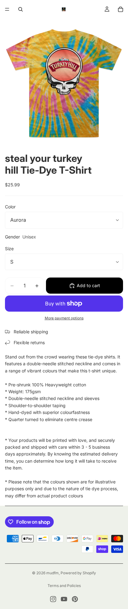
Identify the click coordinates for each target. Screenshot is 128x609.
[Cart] (120, 9)
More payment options (64, 318)
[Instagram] (53, 599)
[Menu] (7, 9)
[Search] (20, 9)
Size (9, 248)
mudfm (52, 573)
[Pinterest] (75, 599)
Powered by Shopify (78, 573)
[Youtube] (64, 599)
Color (10, 206)
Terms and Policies (64, 585)
